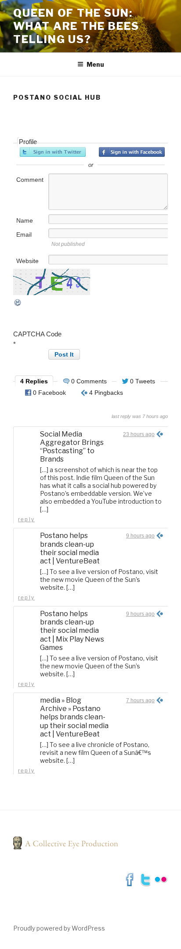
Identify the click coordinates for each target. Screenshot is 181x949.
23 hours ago (139, 434)
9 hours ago (140, 536)
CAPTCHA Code (37, 334)
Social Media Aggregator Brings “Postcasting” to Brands (72, 447)
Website (27, 260)
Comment (29, 179)
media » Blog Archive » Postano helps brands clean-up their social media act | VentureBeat (74, 717)
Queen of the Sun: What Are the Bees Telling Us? (76, 26)
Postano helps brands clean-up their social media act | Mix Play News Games (72, 631)
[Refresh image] (18, 304)
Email (24, 234)
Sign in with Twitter (53, 152)
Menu (95, 64)
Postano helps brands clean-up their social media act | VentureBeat (70, 548)
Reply (26, 519)
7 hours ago (140, 700)
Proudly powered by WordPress (59, 928)
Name (24, 220)
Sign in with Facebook (132, 152)
